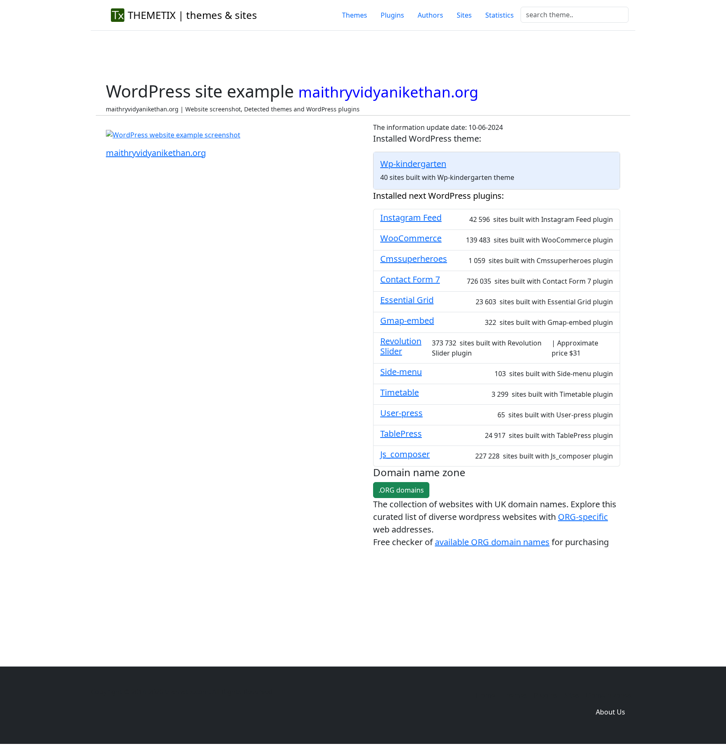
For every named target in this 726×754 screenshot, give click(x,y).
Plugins (392, 15)
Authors (430, 15)
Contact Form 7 (410, 279)
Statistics (499, 15)
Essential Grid (407, 300)
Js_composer (405, 454)
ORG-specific (583, 516)
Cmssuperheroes (413, 258)
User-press (401, 413)
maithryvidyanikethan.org (156, 152)
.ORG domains (401, 490)
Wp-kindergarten (413, 163)
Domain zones (609, 695)
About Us (610, 712)
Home (485, 695)
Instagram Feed (411, 217)
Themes (354, 15)
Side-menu (401, 371)
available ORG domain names (492, 542)
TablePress (401, 433)
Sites (464, 15)
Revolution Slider (400, 346)
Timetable (399, 392)
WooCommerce (411, 238)
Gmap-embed (407, 320)
